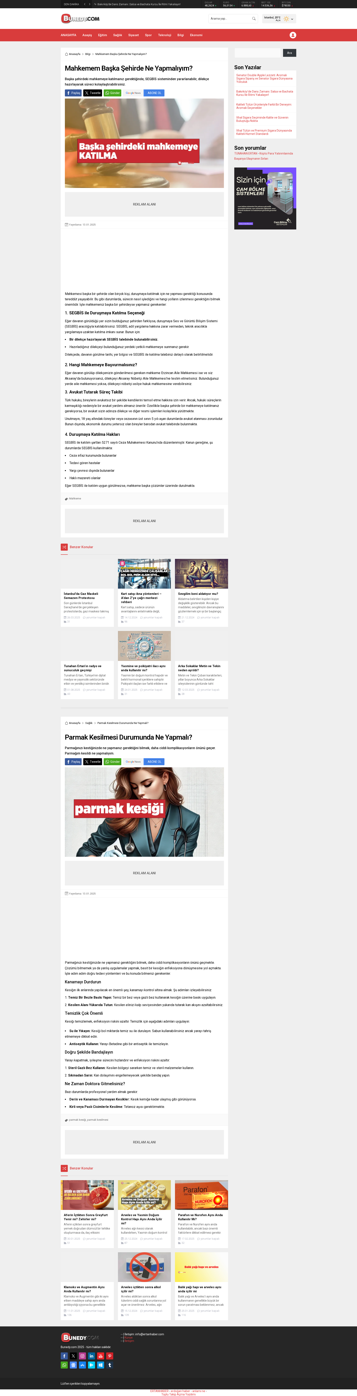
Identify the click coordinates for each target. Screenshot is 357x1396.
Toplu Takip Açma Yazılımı (178, 1394)
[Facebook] (64, 1355)
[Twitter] (73, 1355)
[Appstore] (82, 1365)
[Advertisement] (144, 266)
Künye (129, 1337)
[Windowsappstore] (100, 1365)
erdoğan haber (180, 1391)
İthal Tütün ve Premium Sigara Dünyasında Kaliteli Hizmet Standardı (264, 132)
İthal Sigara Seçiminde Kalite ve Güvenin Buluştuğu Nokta (262, 119)
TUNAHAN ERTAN (245, 153)
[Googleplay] (91, 1365)
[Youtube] (100, 1355)
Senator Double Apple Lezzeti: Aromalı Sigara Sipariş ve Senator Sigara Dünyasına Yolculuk (264, 78)
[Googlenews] (73, 1365)
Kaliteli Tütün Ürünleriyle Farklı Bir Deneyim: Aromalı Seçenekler (134, 4)
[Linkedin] (91, 1355)
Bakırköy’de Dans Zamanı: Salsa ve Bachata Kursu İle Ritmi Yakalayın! (264, 93)
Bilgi (87, 54)
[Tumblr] (109, 1365)
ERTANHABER (159, 1391)
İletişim (129, 1341)
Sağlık (89, 723)
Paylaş (75, 93)
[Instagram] (82, 1355)
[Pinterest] (109, 1355)
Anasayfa (74, 54)
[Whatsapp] (64, 1365)
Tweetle (95, 93)
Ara (289, 53)
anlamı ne (198, 1391)
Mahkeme (75, 498)
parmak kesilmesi (97, 1119)
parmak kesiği (77, 1119)
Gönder (115, 93)
